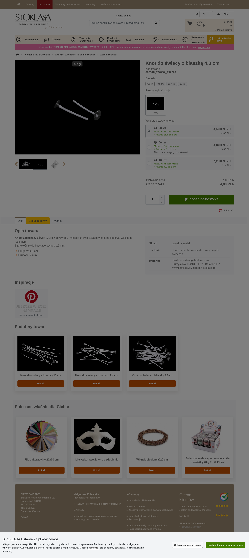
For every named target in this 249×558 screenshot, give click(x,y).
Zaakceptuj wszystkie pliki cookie (225, 545)
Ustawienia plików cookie (187, 545)
